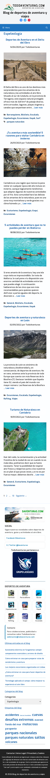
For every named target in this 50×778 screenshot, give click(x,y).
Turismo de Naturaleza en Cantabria (25, 411)
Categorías (10, 697)
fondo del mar (13, 724)
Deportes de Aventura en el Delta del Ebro (25, 41)
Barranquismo (13, 114)
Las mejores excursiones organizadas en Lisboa (25, 667)
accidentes (12, 715)
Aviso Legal (21, 753)
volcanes (11, 742)
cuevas (37, 715)
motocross (30, 724)
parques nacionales (21, 733)
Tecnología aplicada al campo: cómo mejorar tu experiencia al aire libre (25, 683)
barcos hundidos (25, 715)
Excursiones (23, 118)
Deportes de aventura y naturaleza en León (25, 319)
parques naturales (15, 121)
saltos (40, 737)
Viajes (14, 398)
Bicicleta (25, 114)
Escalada (34, 114)
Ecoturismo (12, 210)
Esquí (35, 210)
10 (13, 496)
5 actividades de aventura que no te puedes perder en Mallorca (25, 226)
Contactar (10, 753)
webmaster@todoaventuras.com (21, 637)
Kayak (32, 118)
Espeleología (10, 118)
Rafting (7, 398)
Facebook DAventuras (15, 538)
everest (39, 720)
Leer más (38, 107)
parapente (11, 728)
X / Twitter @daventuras (17, 545)
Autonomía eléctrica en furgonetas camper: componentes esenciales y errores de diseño (24, 652)
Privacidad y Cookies (35, 753)
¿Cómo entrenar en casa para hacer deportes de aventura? (25, 674)
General (10, 303)
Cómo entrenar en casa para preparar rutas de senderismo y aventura (24, 660)
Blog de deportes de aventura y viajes (25, 14)
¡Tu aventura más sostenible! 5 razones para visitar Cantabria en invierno (25, 135)
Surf (38, 118)
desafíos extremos (19, 720)
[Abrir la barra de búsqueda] (46, 27)
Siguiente (21, 496)
